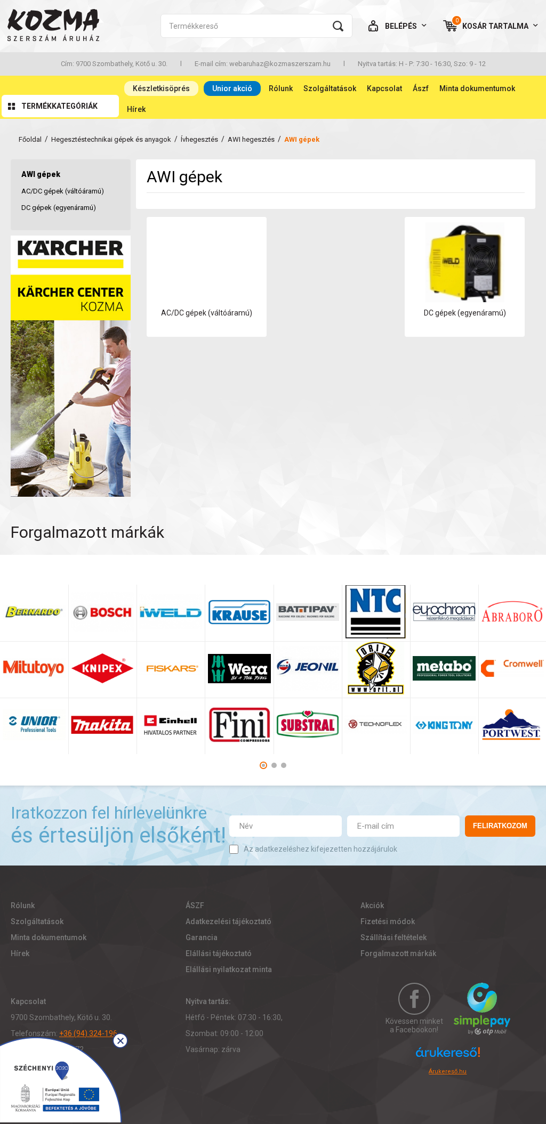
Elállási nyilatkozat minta (229, 969)
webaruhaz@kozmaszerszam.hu (280, 64)
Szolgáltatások (329, 88)
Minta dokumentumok (477, 88)
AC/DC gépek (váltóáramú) (62, 191)
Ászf (421, 88)
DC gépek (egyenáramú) (58, 208)
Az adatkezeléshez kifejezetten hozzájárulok (320, 849)
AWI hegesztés (251, 139)
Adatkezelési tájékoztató (228, 921)
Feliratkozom (500, 826)
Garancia (202, 937)
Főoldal (30, 139)
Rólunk (281, 88)
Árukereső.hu (448, 1071)
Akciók (372, 905)
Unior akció (232, 88)
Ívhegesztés (199, 139)
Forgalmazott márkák (398, 953)
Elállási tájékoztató (219, 953)
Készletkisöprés (161, 88)
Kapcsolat (384, 88)
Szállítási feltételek (393, 937)
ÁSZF (195, 905)
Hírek (136, 109)
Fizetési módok (387, 921)
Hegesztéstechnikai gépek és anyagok (111, 139)
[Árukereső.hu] (448, 1056)
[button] (263, 765)
